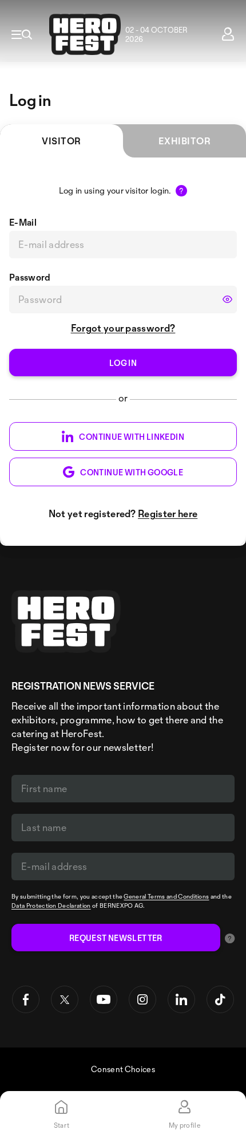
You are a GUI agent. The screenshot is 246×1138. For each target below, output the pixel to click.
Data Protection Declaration (51, 905)
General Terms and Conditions (166, 896)
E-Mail (23, 222)
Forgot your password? (123, 328)
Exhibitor (184, 141)
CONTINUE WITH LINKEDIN (131, 437)
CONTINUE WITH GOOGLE (131, 472)
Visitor (61, 141)
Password (30, 277)
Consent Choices (123, 1069)
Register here (167, 513)
